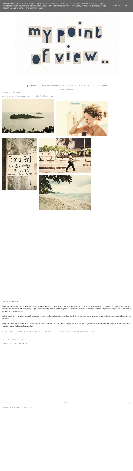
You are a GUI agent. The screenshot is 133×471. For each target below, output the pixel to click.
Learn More (117, 6)
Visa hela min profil (67, 89)
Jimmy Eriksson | (35, 85)
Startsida (67, 403)
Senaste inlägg (6, 403)
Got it (128, 6)
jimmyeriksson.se (69, 85)
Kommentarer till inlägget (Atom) (22, 407)
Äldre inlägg (127, 403)
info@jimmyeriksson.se (51, 85)
